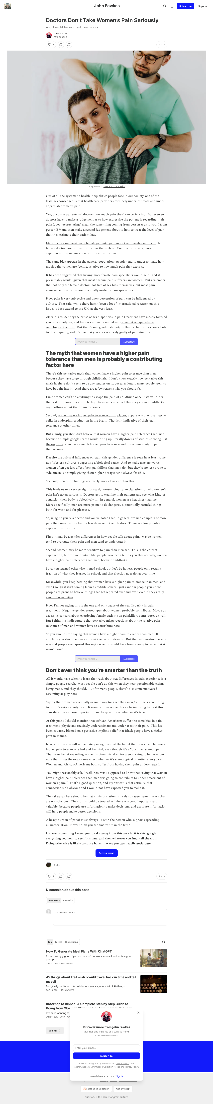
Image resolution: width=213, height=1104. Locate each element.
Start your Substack (97, 1088)
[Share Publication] (172, 6)
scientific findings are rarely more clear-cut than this (97, 481)
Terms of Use (122, 1063)
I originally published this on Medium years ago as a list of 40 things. (85, 986)
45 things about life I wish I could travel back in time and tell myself (91, 979)
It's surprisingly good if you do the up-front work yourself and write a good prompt (89, 957)
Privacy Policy (131, 1066)
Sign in (202, 6)
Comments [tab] (54, 900)
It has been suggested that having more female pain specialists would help (97, 275)
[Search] (164, 6)
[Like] (48, 1021)
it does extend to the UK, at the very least (83, 308)
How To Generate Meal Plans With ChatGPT (79, 951)
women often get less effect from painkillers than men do (86, 467)
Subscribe (185, 6)
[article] (106, 959)
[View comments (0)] (61, 44)
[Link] (41, 359)
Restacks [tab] (68, 900)
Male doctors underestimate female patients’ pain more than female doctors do (101, 243)
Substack (90, 1097)
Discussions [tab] (71, 942)
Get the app (123, 1088)
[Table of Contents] (3, 552)
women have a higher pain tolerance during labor (92, 415)
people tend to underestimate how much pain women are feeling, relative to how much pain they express (105, 264)
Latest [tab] (58, 942)
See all (53, 1030)
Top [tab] (50, 942)
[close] (138, 1012)
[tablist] (60, 900)
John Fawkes (60, 33)
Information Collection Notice (105, 1066)
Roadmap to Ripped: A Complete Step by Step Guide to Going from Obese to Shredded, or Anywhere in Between (89, 1006)
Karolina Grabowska (114, 186)
